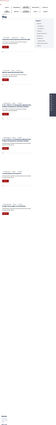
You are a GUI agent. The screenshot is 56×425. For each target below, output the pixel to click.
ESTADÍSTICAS (45, 7)
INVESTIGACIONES (35, 7)
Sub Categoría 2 (40, 28)
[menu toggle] (0, 4)
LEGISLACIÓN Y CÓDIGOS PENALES (25, 7)
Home (3, 14)
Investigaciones (39, 35)
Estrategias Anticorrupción (41, 33)
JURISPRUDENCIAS (16, 7)
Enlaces (3, 421)
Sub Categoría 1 (40, 26)
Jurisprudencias (39, 38)
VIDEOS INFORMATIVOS (7, 12)
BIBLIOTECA (16, 11)
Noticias (13, 70)
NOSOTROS (45, 11)
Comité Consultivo (5, 420)
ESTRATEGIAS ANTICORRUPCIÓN (26, 12)
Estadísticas (39, 31)
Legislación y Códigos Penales (42, 43)
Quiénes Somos (4, 418)
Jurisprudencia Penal (15, 37)
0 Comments (22, 37)
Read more (5, 47)
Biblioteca (14, 103)
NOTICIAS (7, 7)
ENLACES (35, 11)
